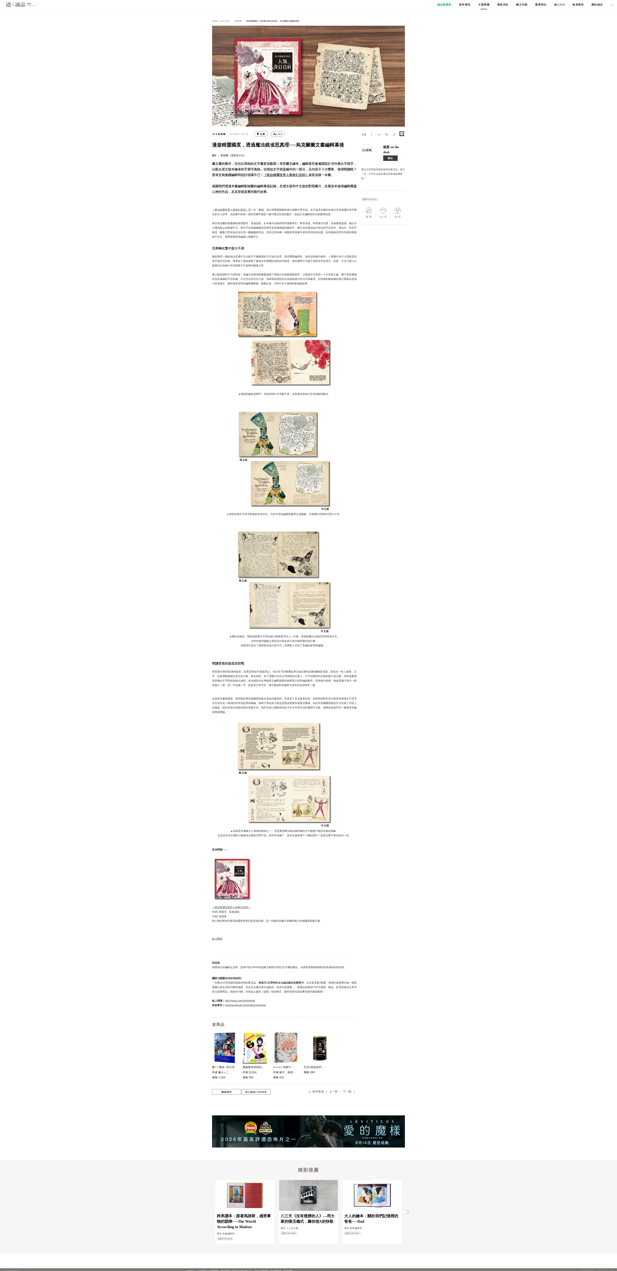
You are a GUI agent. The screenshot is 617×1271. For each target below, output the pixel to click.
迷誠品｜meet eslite (220, 21)
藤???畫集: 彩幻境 (223, 1067)
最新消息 (503, 4)
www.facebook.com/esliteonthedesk (245, 1005)
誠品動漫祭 (444, 4)
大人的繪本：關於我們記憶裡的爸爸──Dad (371, 1218)
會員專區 (578, 4)
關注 (390, 158)
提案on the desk (369, 199)
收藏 (262, 134)
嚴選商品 (540, 4)
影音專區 (464, 4)
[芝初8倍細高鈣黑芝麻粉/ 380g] (315, 1048)
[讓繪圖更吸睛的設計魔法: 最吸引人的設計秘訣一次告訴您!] (254, 1048)
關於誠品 (597, 4)
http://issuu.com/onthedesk (240, 1000)
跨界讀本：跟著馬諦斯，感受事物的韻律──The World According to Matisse (244, 1221)
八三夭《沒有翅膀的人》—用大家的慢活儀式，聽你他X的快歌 (308, 1218)
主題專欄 (483, 4)
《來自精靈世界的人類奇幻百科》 (231, 907)
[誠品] (20, 4)
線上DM (559, 4)
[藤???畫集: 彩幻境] (223, 1048)
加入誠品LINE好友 (256, 1092)
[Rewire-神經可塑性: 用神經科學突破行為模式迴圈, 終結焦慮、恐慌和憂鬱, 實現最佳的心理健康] (284, 1048)
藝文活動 (522, 4)
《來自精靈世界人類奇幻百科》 (286, 175)
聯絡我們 (226, 1092)
